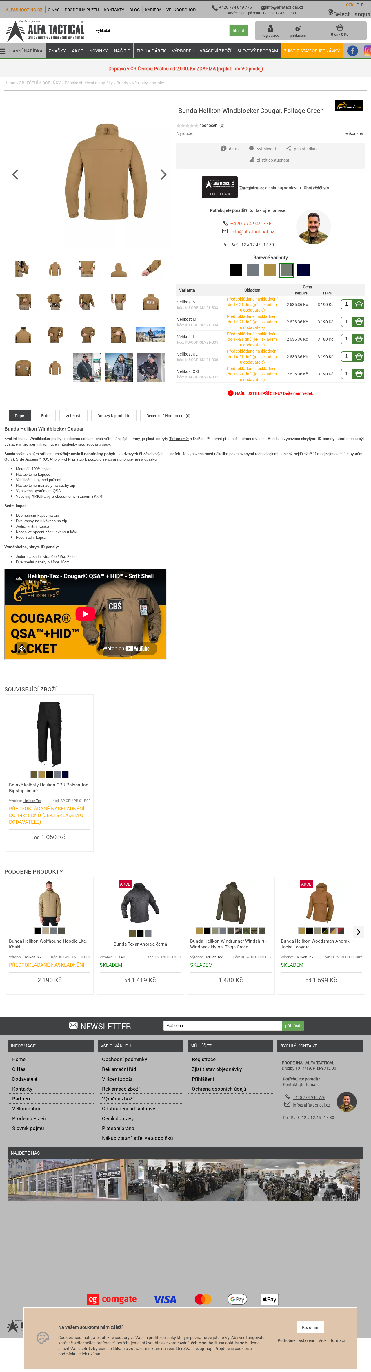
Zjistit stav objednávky (312, 51)
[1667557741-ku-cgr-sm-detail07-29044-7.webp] (87, 316)
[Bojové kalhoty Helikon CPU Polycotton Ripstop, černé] (49, 768)
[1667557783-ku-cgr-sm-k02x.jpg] (119, 382)
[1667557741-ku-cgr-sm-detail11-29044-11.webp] (55, 349)
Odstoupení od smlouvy (128, 1108)
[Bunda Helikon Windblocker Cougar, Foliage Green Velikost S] (286, 270)
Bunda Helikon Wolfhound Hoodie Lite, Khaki (48, 944)
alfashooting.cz (24, 9)
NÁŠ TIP (122, 51)
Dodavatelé (24, 1079)
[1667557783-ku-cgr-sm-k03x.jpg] (87, 382)
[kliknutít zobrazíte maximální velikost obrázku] (106, 174)
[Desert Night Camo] (262, 932)
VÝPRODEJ (183, 51)
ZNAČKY (57, 51)
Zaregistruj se (251, 187)
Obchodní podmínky (124, 1059)
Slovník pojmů (28, 1128)
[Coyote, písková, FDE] (42, 776)
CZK (350, 5)
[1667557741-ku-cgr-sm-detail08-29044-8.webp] (119, 316)
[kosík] (339, 29)
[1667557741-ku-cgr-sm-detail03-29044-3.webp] (119, 283)
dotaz (234, 148)
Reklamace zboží (121, 1088)
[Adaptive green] (215, 932)
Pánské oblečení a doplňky (89, 82)
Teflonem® (179, 439)
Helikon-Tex (353, 133)
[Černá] (50, 776)
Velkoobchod (27, 1108)
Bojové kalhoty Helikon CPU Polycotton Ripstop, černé (48, 787)
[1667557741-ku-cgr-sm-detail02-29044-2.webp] (87, 283)
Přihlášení (203, 1079)
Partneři (21, 1098)
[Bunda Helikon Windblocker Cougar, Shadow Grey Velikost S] (253, 270)
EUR (360, 5)
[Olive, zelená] (34, 776)
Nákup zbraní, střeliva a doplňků (137, 1138)
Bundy (122, 82)
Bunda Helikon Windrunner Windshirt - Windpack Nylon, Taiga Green (228, 944)
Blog (134, 9)
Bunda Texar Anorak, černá (140, 944)
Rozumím (310, 1327)
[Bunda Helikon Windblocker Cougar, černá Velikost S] (236, 270)
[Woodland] (239, 932)
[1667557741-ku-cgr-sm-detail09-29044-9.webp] (151, 316)
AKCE (77, 51)
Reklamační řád (119, 1069)
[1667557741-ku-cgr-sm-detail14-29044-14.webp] (23, 382)
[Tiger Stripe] (255, 932)
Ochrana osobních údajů (219, 1088)
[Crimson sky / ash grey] (340, 932)
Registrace (204, 1059)
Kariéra (153, 9)
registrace (270, 35)
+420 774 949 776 (251, 223)
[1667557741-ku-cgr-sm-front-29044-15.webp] (55, 382)
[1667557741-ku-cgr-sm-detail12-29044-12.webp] (87, 349)
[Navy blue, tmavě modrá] (65, 776)
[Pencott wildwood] (247, 932)
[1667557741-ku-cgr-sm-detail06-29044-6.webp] (55, 316)
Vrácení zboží (117, 1079)
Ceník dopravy (118, 1118)
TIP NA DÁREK (151, 51)
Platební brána (118, 1128)
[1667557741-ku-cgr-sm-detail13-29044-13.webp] (119, 349)
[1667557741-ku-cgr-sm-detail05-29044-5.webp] (23, 316)
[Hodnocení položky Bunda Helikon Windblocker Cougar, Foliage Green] (187, 125)
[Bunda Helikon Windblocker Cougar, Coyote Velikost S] (270, 270)
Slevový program (257, 51)
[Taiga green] (61, 932)
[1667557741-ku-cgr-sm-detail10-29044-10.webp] (23, 349)
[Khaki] (46, 932)
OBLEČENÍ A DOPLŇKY (40, 82)
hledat (238, 30)
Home (9, 82)
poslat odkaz (305, 148)
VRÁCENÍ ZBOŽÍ (215, 51)
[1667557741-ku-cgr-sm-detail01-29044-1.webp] (23, 283)
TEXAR (119, 957)
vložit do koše (362, 304)
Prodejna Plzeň (29, 1118)
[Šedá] (58, 776)
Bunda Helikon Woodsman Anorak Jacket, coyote (315, 944)
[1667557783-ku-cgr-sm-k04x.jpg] (151, 349)
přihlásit (293, 1025)
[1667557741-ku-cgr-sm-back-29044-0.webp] (55, 283)
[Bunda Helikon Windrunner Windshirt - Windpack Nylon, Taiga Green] (231, 924)
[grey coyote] (333, 932)
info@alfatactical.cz (252, 231)
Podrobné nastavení (296, 1340)
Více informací (332, 1340)
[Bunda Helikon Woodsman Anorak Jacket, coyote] (321, 924)
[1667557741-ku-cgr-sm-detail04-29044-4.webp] (151, 283)
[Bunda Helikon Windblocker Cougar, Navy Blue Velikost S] (303, 270)
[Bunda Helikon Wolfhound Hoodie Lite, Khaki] (49, 924)
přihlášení (298, 35)
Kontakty (22, 1088)
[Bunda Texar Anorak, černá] (140, 924)
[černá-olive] (326, 932)
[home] (45, 41)
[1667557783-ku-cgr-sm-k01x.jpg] (151, 382)
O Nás (19, 1069)
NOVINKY (98, 51)
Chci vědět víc (316, 187)
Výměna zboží (118, 1098)
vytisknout (266, 148)
